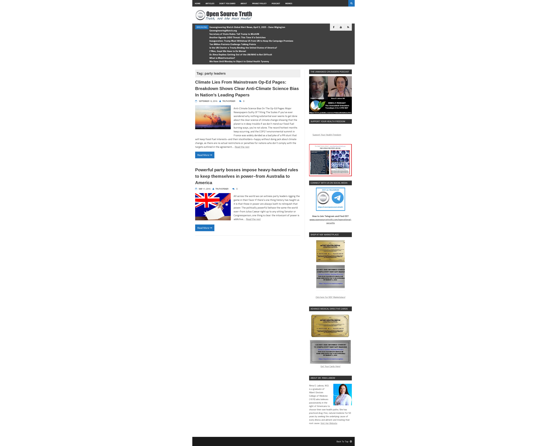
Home (197, 3)
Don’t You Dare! (227, 3)
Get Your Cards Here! (330, 366)
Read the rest (242, 147)
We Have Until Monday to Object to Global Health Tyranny (239, 61)
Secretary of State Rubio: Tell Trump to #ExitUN (234, 34)
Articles (210, 3)
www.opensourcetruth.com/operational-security (331, 221)
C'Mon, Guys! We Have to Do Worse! (227, 51)
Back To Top (342, 441)
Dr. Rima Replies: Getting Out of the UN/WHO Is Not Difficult (240, 54)
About (244, 3)
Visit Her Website (329, 423)
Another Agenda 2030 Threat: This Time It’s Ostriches (237, 37)
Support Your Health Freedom (327, 134)
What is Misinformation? (222, 58)
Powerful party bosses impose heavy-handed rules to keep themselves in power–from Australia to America (246, 176)
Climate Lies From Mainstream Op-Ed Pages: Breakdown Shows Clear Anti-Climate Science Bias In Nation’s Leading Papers (247, 88)
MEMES (288, 3)
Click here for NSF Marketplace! (330, 297)
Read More (203, 155)
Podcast (276, 3)
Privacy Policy (259, 3)
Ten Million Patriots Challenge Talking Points (232, 44)
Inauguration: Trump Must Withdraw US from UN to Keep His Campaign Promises (251, 41)
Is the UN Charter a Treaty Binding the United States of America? (243, 47)
